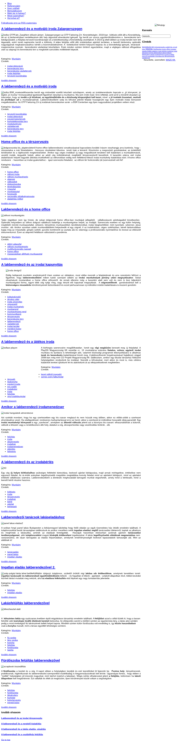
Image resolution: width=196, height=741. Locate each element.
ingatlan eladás (14, 557)
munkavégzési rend (16, 311)
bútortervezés (14, 700)
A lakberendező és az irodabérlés (27, 462)
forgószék (12, 194)
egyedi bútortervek (16, 119)
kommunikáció (14, 314)
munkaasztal (13, 191)
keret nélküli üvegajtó (51, 374)
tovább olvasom (9, 80)
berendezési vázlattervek (19, 71)
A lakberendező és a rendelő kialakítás (21, 723)
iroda (9, 391)
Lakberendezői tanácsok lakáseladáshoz (33, 517)
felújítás (11, 394)
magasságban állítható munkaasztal (24, 254)
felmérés (11, 451)
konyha (10, 642)
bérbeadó (12, 506)
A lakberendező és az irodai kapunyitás (32, 264)
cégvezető (12, 304)
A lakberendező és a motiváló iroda (29, 86)
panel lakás (12, 554)
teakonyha (12, 381)
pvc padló (12, 386)
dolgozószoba (14, 184)
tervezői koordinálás (17, 76)
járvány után (13, 299)
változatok (12, 181)
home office (13, 172)
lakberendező (14, 321)
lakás (164, 53)
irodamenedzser (15, 446)
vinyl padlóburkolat (16, 396)
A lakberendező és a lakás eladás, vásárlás (23, 729)
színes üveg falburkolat (52, 376)
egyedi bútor (13, 702)
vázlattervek (13, 126)
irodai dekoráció (15, 66)
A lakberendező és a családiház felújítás (22, 734)
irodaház (11, 444)
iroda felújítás (13, 73)
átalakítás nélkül (15, 199)
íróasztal (11, 189)
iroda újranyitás (14, 301)
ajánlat (10, 504)
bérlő (9, 501)
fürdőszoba (12, 647)
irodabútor (12, 389)
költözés (11, 492)
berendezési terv (15, 68)
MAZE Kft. (171, 60)
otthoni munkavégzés (17, 176)
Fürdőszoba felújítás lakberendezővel (30, 660)
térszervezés (13, 316)
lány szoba (12, 640)
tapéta (10, 650)
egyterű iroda (13, 384)
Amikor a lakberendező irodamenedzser (32, 407)
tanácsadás (13, 552)
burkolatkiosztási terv (17, 121)
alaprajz (11, 179)
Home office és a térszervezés (25, 142)
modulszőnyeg (14, 124)
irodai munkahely (15, 306)
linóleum (169, 53)
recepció (167, 54)
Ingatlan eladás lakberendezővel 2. (28, 567)
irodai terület (13, 326)
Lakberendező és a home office (25, 209)
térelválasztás (14, 186)
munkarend (12, 309)
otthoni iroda (13, 174)
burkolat (11, 697)
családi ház (169, 47)
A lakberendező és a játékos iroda (27, 342)
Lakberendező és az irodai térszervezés (21, 718)
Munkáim (16, 59)
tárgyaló (11, 379)
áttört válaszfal (14, 244)
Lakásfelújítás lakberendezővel (25, 603)
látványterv (12, 695)
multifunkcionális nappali (19, 249)
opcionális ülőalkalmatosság (20, 196)
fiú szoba (11, 637)
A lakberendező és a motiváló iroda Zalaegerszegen (41, 29)
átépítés (11, 449)
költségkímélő (14, 297)
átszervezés (13, 441)
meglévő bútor (14, 328)
